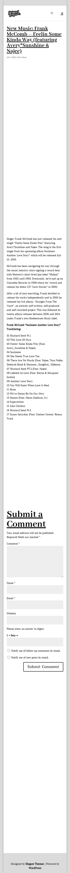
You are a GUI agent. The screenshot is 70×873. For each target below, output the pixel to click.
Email (11, 598)
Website (11, 613)
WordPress (35, 868)
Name (11, 583)
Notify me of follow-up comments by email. (35, 650)
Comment (13, 543)
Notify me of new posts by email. (30, 657)
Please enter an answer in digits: (25, 628)
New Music (22, 57)
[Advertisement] (35, 105)
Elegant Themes (35, 863)
